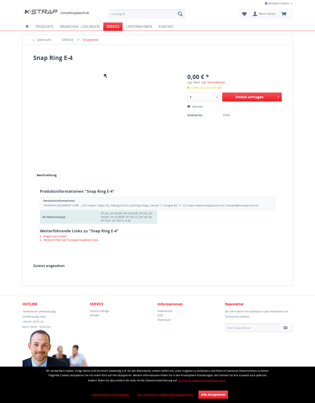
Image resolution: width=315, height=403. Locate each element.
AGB (160, 315)
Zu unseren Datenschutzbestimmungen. (202, 380)
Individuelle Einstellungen (110, 395)
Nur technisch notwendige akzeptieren (165, 395)
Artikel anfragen (250, 97)
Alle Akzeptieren (213, 395)
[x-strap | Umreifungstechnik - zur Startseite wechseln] (57, 15)
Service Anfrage (99, 311)
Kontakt (94, 315)
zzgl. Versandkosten (213, 82)
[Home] (27, 26)
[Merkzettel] (244, 14)
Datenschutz (165, 311)
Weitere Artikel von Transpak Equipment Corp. (71, 240)
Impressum (164, 320)
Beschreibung (47, 175)
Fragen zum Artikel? (55, 236)
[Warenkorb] (285, 14)
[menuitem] (147, 14)
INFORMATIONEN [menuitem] (278, 3)
